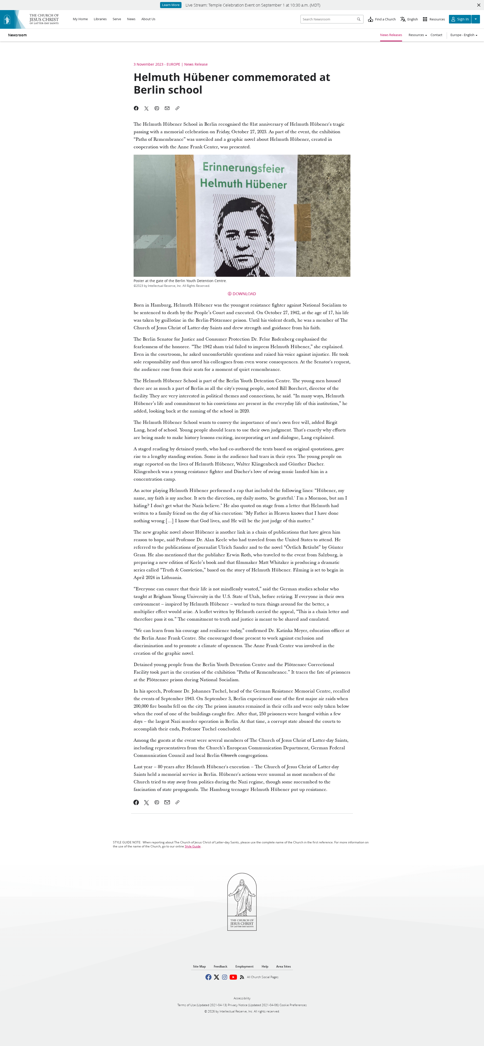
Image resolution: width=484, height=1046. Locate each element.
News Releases (391, 35)
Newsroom (17, 35)
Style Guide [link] (193, 846)
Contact (436, 35)
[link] (136, 802)
